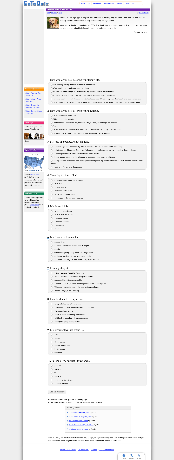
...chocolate (57, 352)
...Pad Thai (57, 184)
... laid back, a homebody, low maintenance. (70, 318)
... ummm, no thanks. (61, 383)
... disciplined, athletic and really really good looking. (73, 307)
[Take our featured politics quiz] (34, 163)
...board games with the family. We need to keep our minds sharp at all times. (83, 157)
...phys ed (56, 366)
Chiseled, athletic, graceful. (63, 119)
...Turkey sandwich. (60, 187)
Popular (119, 3)
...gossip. (56, 249)
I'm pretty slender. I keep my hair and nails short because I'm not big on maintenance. (87, 130)
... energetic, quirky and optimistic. (66, 321)
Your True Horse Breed (78, 421)
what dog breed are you (78, 429)
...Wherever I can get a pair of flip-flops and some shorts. (75, 287)
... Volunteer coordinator (62, 211)
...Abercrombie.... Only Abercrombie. (67, 280)
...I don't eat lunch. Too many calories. (68, 198)
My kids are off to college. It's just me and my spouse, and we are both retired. (84, 92)
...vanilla (56, 338)
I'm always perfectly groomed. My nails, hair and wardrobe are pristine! (81, 133)
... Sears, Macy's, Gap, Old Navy (65, 291)
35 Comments (144, 13)
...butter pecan (58, 349)
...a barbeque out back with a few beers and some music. (75, 154)
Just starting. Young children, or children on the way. (73, 85)
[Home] (36, 3)
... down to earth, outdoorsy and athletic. (68, 314)
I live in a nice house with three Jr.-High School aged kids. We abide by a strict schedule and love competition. (96, 99)
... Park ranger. (58, 225)
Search (131, 458)
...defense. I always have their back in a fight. (70, 246)
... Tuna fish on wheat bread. (64, 194)
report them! (34, 205)
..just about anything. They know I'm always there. (72, 253)
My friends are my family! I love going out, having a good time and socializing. (83, 95)
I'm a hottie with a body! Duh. (64, 116)
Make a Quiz (85, 3)
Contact (94, 450)
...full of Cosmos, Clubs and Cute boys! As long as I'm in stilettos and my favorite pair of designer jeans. (94, 150)
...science (56, 369)
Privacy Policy (83, 450)
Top (48, 13)
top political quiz (36, 175)
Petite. (55, 126)
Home (124, 458)
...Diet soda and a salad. (62, 191)
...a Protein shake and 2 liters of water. (68, 180)
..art (54, 373)
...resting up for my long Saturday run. (68, 167)
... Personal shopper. (61, 222)
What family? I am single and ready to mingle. (71, 88)
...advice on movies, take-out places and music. (71, 256)
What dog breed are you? (79, 412)
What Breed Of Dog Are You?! (81, 425)
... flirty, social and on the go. (64, 311)
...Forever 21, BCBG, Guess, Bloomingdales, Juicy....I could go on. (79, 284)
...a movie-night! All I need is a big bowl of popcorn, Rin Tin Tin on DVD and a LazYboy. (87, 146)
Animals (54, 13)
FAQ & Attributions (106, 450)
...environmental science (62, 380)
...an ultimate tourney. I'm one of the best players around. (75, 260)
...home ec (57, 376)
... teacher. (57, 229)
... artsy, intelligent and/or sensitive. (66, 304)
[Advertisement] (97, 55)
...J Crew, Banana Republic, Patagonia (68, 273)
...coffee (55, 335)
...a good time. (58, 242)
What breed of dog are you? (80, 416)
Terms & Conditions (68, 450)
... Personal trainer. (60, 218)
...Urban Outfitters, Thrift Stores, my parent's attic (72, 276)
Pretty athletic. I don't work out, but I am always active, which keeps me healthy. (84, 123)
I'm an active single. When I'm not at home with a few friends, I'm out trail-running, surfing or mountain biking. (96, 102)
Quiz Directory (109, 3)
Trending (138, 458)
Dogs (60, 13)
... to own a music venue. (62, 215)
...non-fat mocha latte (61, 345)
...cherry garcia (58, 342)
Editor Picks (129, 3)
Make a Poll (97, 3)
